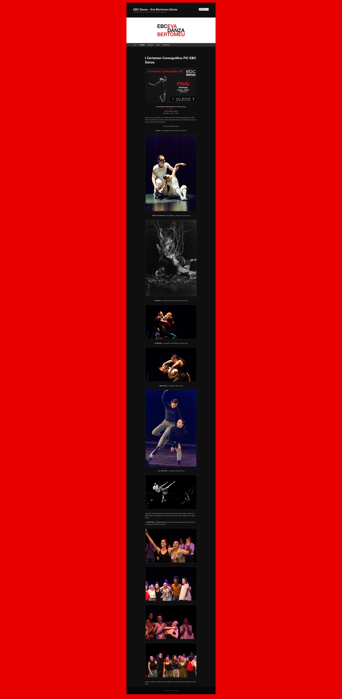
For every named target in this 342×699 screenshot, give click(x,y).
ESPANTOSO (166, 45)
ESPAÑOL (142, 45)
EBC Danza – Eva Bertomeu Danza (155, 9)
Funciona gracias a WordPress (171, 690)
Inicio (135, 45)
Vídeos (158, 45)
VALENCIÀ (150, 45)
